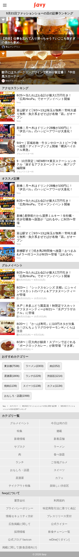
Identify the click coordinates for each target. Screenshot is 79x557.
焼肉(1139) (10, 385)
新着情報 (19, 438)
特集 (19, 431)
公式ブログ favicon (19, 539)
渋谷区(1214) (54, 376)
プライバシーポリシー (19, 508)
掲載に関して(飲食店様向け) (19, 547)
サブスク (19, 446)
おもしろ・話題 (19, 470)
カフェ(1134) (54, 385)
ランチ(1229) (33, 376)
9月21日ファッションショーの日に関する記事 (39, 406)
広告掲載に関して (20, 524)
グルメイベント (19, 423)
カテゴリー (14, 406)
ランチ (20, 462)
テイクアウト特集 (20, 485)
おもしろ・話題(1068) (16, 395)
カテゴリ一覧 (11, 415)
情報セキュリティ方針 (19, 516)
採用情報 (19, 531)
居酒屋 (20, 477)
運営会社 (19, 500)
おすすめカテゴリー (15, 356)
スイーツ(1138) (32, 385)
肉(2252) (55, 366)
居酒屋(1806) (11, 376)
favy (4, 406)
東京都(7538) (11, 366)
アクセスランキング (15, 88)
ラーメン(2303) (34, 366)
